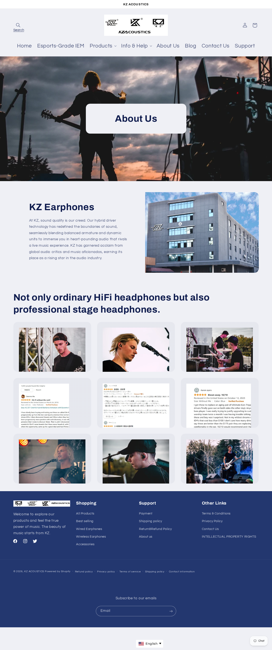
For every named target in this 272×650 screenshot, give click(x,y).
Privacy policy (106, 571)
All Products (85, 513)
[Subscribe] (171, 611)
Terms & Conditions (216, 513)
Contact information (182, 571)
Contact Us (210, 528)
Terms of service (130, 571)
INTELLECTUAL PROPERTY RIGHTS (229, 536)
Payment (145, 513)
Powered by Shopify (58, 571)
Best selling (85, 521)
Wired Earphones (89, 528)
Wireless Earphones (91, 536)
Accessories (85, 544)
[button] (18, 25)
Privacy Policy (212, 521)
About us (145, 536)
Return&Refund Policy (155, 528)
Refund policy (84, 571)
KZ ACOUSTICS (34, 571)
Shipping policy (150, 521)
